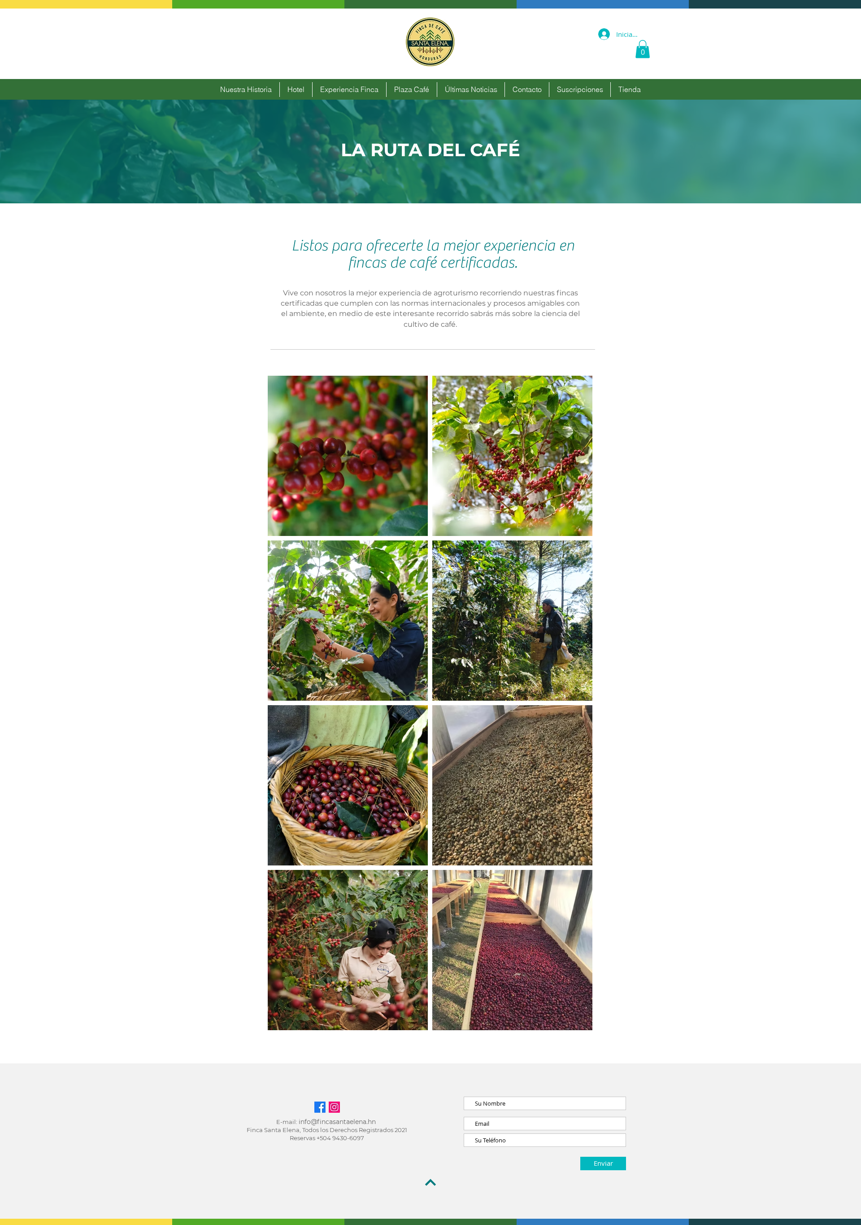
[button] (642, 49)
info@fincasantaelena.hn (337, 1122)
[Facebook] (320, 1107)
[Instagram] (334, 1107)
